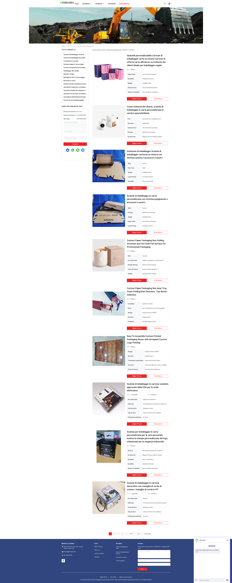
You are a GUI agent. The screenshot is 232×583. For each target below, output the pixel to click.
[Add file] (196, 580)
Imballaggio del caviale (71, 71)
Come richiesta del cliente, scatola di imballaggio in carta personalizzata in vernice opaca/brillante (145, 109)
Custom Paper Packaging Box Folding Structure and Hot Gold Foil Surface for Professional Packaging (146, 243)
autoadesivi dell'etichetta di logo (75, 97)
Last (138, 534)
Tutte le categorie (120, 560)
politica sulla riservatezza (125, 577)
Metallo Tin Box (69, 74)
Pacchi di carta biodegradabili (74, 100)
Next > (132, 534)
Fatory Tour (97, 550)
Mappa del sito (103, 577)
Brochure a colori (69, 80)
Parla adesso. (158, 99)
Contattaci (96, 557)
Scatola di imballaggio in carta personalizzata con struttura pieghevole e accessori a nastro (147, 199)
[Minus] (227, 540)
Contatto (75, 144)
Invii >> (142, 569)
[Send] (227, 580)
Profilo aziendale (98, 546)
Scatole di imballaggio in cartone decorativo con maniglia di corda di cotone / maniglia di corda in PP (144, 486)
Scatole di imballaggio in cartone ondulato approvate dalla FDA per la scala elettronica (147, 387)
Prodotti (68, 46)
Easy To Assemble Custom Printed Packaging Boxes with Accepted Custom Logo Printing (147, 339)
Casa (63, 46)
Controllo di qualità (99, 553)
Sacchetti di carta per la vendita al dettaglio (75, 94)
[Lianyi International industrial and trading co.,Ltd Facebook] (63, 560)
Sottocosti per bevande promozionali (75, 84)
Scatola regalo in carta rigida (74, 64)
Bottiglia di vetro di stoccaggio (74, 77)
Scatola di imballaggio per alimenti (75, 58)
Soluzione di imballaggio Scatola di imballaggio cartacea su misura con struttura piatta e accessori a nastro (145, 154)
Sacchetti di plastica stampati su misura (75, 90)
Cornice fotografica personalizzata (75, 67)
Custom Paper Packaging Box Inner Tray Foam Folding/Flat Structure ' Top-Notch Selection (147, 291)
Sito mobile (113, 577)
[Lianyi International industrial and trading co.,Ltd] (67, 2)
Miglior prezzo (136, 99)
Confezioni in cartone (71, 61)
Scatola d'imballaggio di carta (74, 54)
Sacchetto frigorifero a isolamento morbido (75, 87)
